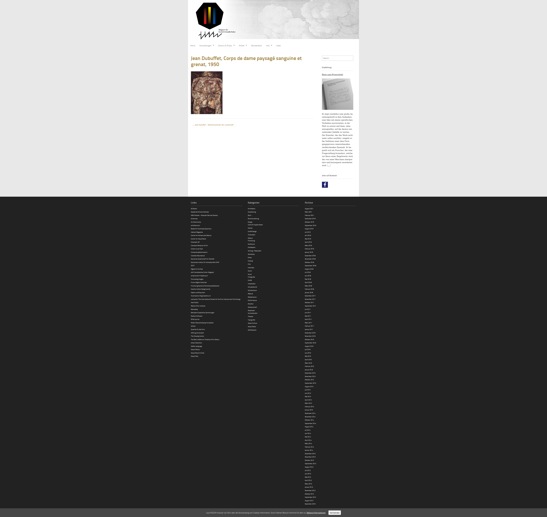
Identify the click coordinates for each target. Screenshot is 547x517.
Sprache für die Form (198, 329)
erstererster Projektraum (199, 276)
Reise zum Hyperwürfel (332, 74)
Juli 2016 (308, 349)
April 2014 (308, 440)
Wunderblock (256, 45)
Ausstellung (252, 212)
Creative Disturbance (198, 256)
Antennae (194, 218)
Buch (249, 215)
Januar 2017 (309, 329)
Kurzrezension (252, 313)
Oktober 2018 (309, 262)
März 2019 (308, 245)
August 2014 (309, 427)
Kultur (250, 271)
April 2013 (308, 480)
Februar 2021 (309, 215)
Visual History (195, 349)
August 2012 (309, 500)
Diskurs (250, 238)
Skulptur (251, 304)
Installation (252, 284)
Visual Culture (252, 323)
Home (192, 45)
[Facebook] (325, 185)
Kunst (250, 274)
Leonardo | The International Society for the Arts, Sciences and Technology (215, 299)
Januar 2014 (309, 450)
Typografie (251, 320)
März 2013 (308, 484)
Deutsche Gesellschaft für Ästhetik (202, 259)
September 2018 (310, 265)
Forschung (251, 241)
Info (268, 45)
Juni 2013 (308, 474)
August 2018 (309, 269)
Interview (251, 267)
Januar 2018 (309, 292)
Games (250, 228)
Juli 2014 (308, 430)
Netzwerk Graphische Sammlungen (202, 312)
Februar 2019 (309, 249)
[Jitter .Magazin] (273, 21)
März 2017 (308, 323)
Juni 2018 (308, 276)
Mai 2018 (308, 279)
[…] (328, 165)
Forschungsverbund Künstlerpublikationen (205, 286)
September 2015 (310, 383)
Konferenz (251, 244)
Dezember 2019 (310, 218)
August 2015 (309, 386)
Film (249, 264)
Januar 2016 (309, 370)
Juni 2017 (308, 312)
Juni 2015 (308, 393)
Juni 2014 (308, 433)
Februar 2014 (309, 447)
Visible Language (196, 346)
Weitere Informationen (316, 512)
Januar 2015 (309, 410)
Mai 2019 (308, 239)
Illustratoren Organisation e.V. (201, 296)
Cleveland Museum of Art (199, 245)
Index (278, 45)
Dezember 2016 (310, 333)
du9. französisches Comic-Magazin (202, 272)
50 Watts (194, 209)
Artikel (241, 45)
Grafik (250, 280)
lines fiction (194, 302)
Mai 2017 (308, 316)
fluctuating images (197, 279)
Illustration (251, 235)
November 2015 (310, 376)
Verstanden (335, 512)
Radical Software (196, 316)
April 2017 (308, 319)
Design (250, 222)
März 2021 (308, 212)
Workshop (251, 254)
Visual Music (252, 326)
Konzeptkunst (252, 287)
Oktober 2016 (309, 339)
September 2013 (310, 463)
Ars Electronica (196, 222)
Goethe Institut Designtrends (200, 289)
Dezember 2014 (310, 413)
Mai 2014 (308, 437)
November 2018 (310, 259)
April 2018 (308, 282)
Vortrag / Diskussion (254, 251)
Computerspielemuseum (199, 252)
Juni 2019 (308, 235)
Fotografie (251, 277)
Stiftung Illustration (197, 333)
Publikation (251, 247)
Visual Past (194, 356)
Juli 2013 (308, 470)
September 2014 (310, 423)
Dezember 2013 (310, 453)
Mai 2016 (308, 356)
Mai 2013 (308, 477)
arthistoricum (195, 225)
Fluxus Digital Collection (199, 282)
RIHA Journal (195, 319)
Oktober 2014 (309, 420)
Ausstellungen (205, 45)
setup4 (193, 326)
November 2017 (310, 299)
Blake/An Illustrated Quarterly (201, 229)
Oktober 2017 (309, 302)
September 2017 (310, 306)
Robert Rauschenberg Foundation (202, 323)
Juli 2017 (308, 309)
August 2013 (309, 467)
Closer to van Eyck (197, 249)
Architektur (251, 209)
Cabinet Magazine (197, 232)
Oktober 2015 (309, 380)
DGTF (193, 265)
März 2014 (308, 443)
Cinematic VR (195, 242)
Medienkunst (252, 297)
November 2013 (310, 457)
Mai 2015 (308, 396)
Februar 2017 (309, 326)
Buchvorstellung (253, 218)
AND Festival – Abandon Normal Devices (204, 215)
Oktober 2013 (309, 460)
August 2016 (309, 346)
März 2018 (308, 286)
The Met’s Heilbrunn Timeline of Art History (205, 339)
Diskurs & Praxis (225, 45)
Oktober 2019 (309, 222)
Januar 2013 (309, 487)
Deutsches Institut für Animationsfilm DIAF (205, 262)
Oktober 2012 (309, 494)
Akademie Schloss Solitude (200, 212)
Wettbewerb (252, 330)
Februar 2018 (309, 289)
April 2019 (308, 242)
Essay (250, 257)
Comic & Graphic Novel (255, 225)
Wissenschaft (252, 307)
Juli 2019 (308, 232)
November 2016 (310, 336)
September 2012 (310, 497)
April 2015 (308, 400)
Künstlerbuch (252, 290)
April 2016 (308, 359)
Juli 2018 (308, 272)
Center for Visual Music (198, 239)
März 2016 (308, 363)
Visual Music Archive (197, 353)
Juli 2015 (308, 390)
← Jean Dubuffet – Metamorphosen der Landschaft (213, 124)
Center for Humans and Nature (201, 235)
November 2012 (310, 490)
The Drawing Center (197, 336)
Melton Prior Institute (198, 306)
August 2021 (309, 209)
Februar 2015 (309, 406)
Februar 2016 (309, 366)
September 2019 (310, 225)
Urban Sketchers (196, 343)
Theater (250, 316)
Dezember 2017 (310, 296)
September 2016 (310, 343)
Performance (252, 300)
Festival (250, 261)
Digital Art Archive (197, 269)
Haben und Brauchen (198, 292)
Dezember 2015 (310, 373)
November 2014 (310, 417)
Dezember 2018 (310, 256)
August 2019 (309, 229)
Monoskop (194, 309)
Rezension (251, 310)
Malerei (250, 294)
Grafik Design (252, 231)
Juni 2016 (308, 353)
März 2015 (308, 403)
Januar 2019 (309, 252)
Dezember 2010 (310, 504)
